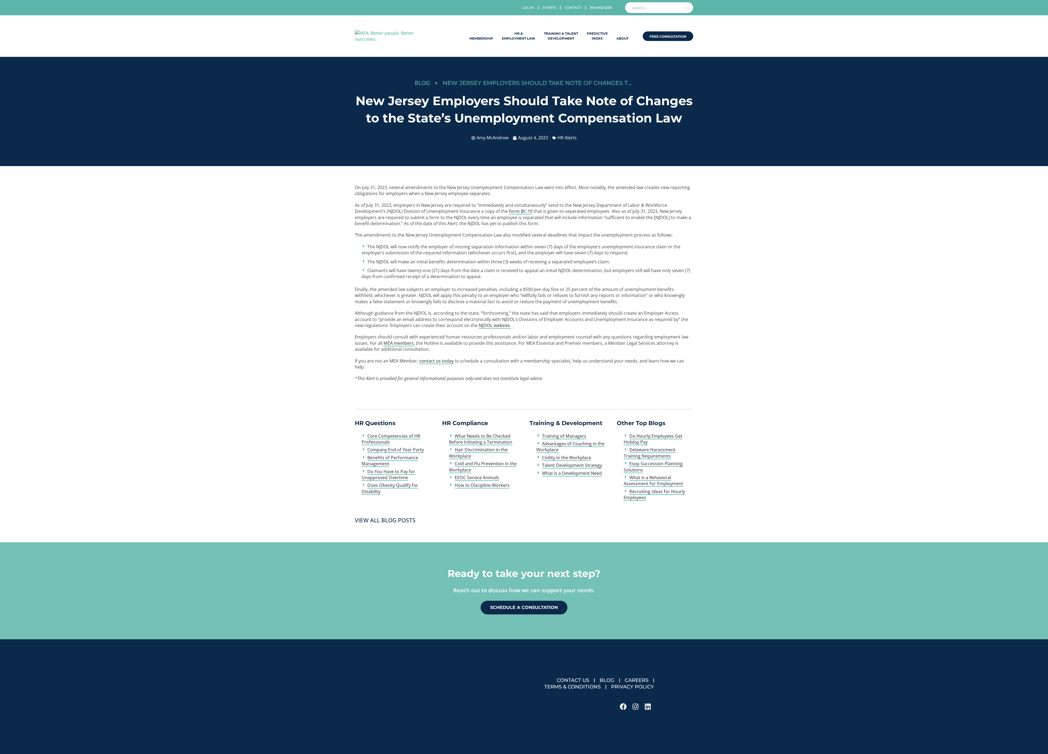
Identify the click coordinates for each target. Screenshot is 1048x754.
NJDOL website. (495, 325)
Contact (573, 7)
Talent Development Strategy (572, 465)
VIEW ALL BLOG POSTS (385, 520)
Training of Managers (564, 436)
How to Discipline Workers (482, 485)
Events (549, 7)
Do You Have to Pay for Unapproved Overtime (388, 475)
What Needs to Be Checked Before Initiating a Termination (480, 439)
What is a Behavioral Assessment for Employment (653, 481)
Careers (636, 680)
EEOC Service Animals (477, 478)
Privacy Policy (632, 687)
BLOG (422, 83)
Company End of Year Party (395, 450)
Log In (528, 7)
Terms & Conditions (572, 687)
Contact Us (573, 680)
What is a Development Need (572, 473)
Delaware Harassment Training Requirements (649, 453)
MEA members (398, 343)
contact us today (436, 361)
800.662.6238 (601, 7)
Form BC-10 (520, 211)
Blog (607, 680)
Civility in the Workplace (566, 458)
